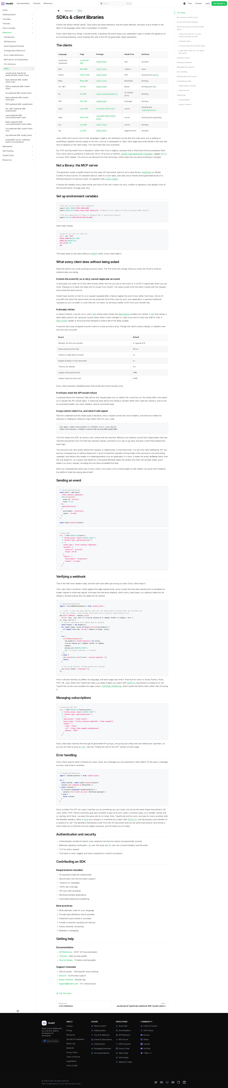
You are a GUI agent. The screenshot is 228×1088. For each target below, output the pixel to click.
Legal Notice (71, 1061)
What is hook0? (100, 1026)
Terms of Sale (71, 1066)
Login (207, 3)
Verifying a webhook (184, 62)
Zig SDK (83, 131)
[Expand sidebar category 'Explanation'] (32, 146)
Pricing (69, 1030)
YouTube (146, 1048)
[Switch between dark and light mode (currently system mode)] (185, 3)
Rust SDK (83, 69)
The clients (181, 13)
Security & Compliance (75, 1039)
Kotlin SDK (84, 117)
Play (190, 3)
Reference (48, 3)
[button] (17, 15)
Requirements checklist (187, 86)
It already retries (185, 41)
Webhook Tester (125, 1062)
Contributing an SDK (184, 81)
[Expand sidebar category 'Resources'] (32, 160)
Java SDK (84, 109)
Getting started (100, 1030)
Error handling (182, 72)
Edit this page (65, 993)
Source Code (124, 1048)
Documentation (23, 3)
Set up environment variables (187, 22)
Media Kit (70, 1048)
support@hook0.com (68, 983)
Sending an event (183, 58)
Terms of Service (73, 1057)
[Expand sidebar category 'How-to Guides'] (32, 28)
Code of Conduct (150, 1026)
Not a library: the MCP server (187, 17)
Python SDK (85, 75)
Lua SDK (83, 125)
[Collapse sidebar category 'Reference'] (32, 33)
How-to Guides (66, 960)
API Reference (65, 952)
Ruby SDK (84, 81)
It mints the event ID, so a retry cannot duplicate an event (190, 35)
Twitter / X (147, 1053)
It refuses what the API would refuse (192, 46)
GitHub (146, 1039)
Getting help (181, 95)
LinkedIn (146, 1044)
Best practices (184, 90)
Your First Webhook (101, 1035)
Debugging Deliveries (102, 1048)
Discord (62, 975)
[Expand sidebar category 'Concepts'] (32, 19)
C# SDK (83, 87)
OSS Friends (148, 1030)
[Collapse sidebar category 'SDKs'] (32, 69)
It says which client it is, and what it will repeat (191, 52)
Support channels (185, 104)
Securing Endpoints (101, 1053)
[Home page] (58, 11)
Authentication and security (187, 76)
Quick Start (123, 1026)
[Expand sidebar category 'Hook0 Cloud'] (32, 155)
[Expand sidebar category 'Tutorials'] (32, 24)
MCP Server (123, 1039)
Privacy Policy (72, 1052)
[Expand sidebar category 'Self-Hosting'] (32, 151)
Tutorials (36, 3)
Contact (198, 3)
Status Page (123, 1053)
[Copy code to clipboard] (165, 205)
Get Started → (219, 3)
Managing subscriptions (185, 67)
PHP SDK (83, 101)
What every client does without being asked (190, 28)
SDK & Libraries (125, 1044)
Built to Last (70, 1044)
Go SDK (83, 94)
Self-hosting (123, 1057)
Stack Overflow (66, 979)
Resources (70, 1035)
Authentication (99, 1044)
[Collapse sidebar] (18, 1010)
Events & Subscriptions (103, 1039)
